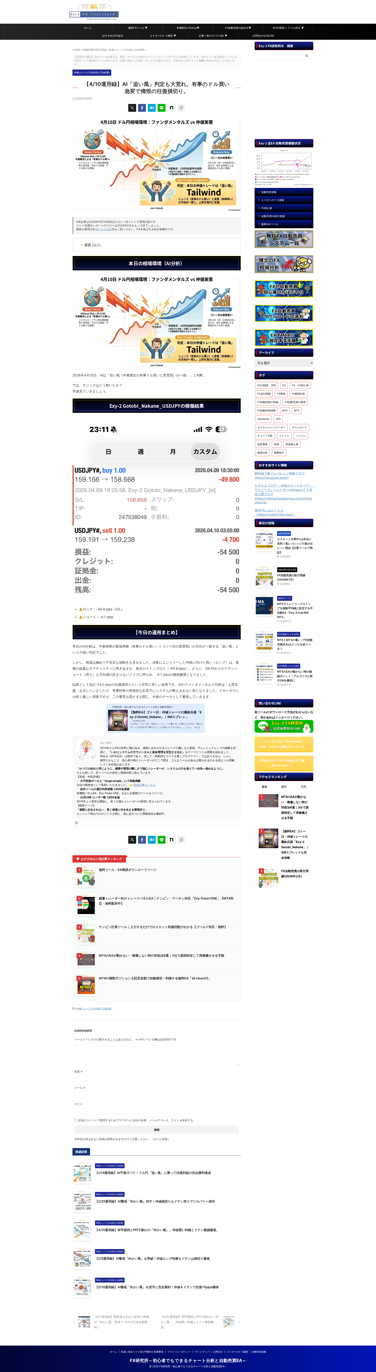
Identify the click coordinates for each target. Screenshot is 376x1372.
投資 (276, 444)
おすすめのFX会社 (112, 35)
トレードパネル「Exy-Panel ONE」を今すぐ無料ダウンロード (282, 744)
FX (284, 385)
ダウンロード (299, 427)
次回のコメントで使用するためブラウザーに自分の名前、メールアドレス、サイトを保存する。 (137, 1120)
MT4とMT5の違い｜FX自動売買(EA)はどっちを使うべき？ (294, 644)
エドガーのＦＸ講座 (272, 200)
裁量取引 (279, 452)
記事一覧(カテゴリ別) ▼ (213, 35)
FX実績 (281, 393)
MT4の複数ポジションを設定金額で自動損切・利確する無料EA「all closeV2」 (155, 978)
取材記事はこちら (144, 785)
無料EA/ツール (269, 224)
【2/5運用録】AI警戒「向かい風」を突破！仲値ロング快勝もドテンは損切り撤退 (152, 1258)
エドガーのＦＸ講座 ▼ (163, 35)
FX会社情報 (264, 393)
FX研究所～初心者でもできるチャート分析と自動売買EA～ (188, 1360)
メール (79, 1087)
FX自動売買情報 (266, 410)
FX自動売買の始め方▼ (238, 27)
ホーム (87, 27)
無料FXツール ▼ (137, 27)
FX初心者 (266, 208)
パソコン (301, 435)
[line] (161, 108)
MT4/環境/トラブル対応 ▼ (288, 27)
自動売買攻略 (269, 192)
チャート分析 (265, 435)
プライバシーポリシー (179, 1351)
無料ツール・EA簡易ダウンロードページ (127, 870)
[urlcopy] (181, 108)
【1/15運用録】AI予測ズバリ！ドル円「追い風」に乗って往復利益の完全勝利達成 (153, 1173)
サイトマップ (202, 1351)
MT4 (284, 410)
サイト (78, 1104)
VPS (278, 418)
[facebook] (142, 108)
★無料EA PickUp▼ (187, 27)
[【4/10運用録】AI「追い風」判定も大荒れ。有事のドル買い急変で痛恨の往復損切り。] (152, 108)
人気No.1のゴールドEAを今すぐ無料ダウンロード (281, 763)
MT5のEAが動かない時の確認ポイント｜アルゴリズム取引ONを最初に (295, 676)
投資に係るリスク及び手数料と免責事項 (142, 1351)
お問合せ (218, 1351)
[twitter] (132, 108)
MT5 (296, 410)
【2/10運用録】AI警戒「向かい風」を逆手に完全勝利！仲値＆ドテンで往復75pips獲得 (157, 1287)
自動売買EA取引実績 (273, 216)
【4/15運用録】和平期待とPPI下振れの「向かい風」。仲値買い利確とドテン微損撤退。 (157, 1230)
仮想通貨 (262, 444)
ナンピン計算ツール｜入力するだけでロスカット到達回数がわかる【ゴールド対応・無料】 (163, 927)
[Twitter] (76, 823)
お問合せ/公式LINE (263, 35)
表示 (96, 245)
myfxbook (263, 418)
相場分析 (262, 452)
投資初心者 (292, 444)
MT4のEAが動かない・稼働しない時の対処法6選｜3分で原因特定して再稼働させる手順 (161, 955)
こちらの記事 (106, 229)
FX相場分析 (298, 393)
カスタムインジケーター (271, 427)
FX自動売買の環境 (295, 402)
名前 (78, 1071)
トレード (284, 435)
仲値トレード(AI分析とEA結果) (94, 1008)
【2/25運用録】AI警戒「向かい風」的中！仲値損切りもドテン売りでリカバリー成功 (155, 1201)
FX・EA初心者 (300, 385)
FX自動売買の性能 (267, 402)
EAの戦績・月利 (266, 385)
